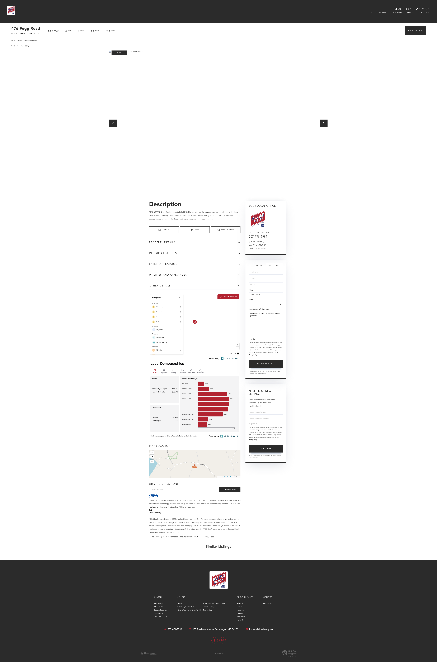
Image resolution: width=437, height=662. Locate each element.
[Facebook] (214, 640)
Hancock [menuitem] (240, 620)
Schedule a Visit (274, 265)
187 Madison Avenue (215, 629)
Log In (400, 9)
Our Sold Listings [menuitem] (209, 607)
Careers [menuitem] (409, 13)
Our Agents (262, 248)
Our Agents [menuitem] (267, 603)
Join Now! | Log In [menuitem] (160, 617)
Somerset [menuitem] (240, 603)
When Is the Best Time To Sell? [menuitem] (214, 603)
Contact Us (253, 248)
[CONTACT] (415, 30)
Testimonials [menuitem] (207, 610)
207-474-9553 (423, 9)
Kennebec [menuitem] (240, 610)
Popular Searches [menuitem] (160, 610)
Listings (159, 537)
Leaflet (219, 477)
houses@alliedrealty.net (261, 629)
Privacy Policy (155, 513)
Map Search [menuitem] (158, 607)
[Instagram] (222, 640)
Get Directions (230, 489)
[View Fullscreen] (152, 461)
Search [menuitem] (371, 13)
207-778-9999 (258, 236)
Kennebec (174, 537)
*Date (251, 290)
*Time (251, 300)
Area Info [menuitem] (396, 13)
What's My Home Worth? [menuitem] (186, 607)
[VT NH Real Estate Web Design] (289, 653)
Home (151, 537)
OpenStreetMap (228, 477)
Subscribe (266, 449)
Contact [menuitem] (423, 13)
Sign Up (409, 9)
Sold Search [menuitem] (158, 613)
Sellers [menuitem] (382, 13)
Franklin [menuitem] (240, 607)
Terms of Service (258, 373)
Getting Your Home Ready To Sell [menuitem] (189, 610)
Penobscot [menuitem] (240, 613)
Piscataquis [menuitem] (241, 617)
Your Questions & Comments (259, 309)
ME (166, 537)
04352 (196, 537)
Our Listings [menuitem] (158, 603)
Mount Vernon (186, 537)
